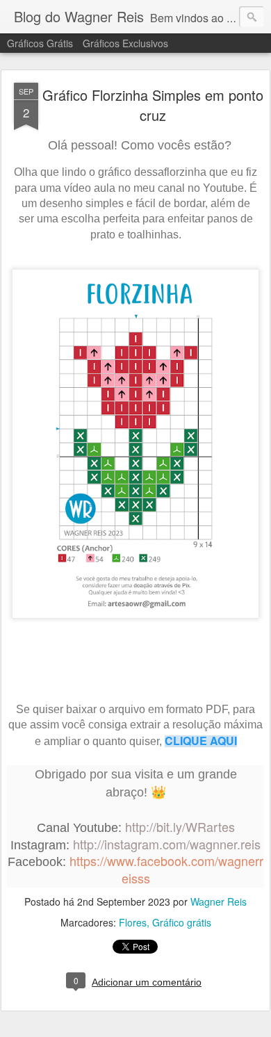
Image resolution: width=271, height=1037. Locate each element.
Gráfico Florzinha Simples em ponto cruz (152, 105)
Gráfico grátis (181, 922)
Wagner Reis (218, 901)
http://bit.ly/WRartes (180, 826)
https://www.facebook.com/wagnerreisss (166, 869)
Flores (133, 922)
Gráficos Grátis (40, 43)
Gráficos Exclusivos (125, 43)
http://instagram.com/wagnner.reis (167, 844)
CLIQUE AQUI (201, 741)
